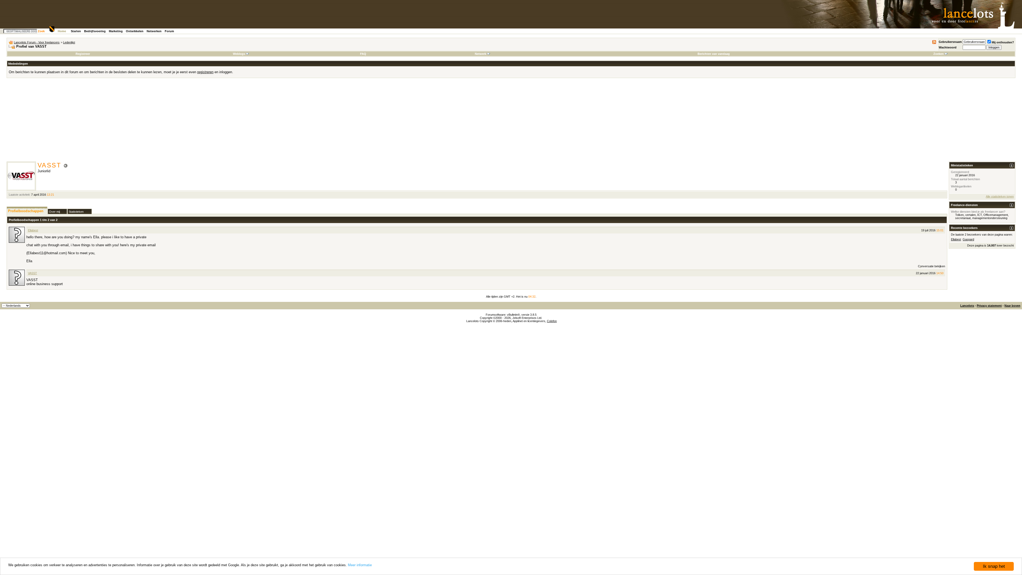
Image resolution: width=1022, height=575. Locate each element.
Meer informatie (360, 565)
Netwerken (154, 31)
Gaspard (968, 239)
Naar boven (1012, 305)
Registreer (83, 53)
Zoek (41, 31)
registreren (205, 72)
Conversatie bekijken (931, 266)
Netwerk (480, 53)
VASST (32, 273)
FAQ (363, 53)
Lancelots (967, 305)
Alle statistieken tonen (1000, 196)
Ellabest (33, 230)
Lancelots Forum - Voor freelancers (37, 42)
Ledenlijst (69, 42)
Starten (76, 31)
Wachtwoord (948, 47)
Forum (169, 31)
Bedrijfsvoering (95, 31)
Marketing (116, 31)
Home (62, 31)
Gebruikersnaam (950, 41)
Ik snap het (994, 566)
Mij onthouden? (1003, 42)
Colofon (552, 321)
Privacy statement (989, 305)
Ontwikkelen (134, 31)
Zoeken (938, 53)
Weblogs (239, 53)
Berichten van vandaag (714, 53)
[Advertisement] (511, 121)
